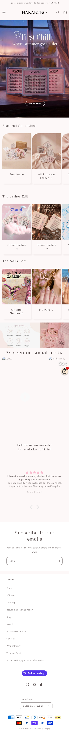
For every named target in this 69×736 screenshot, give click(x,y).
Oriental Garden (16, 311)
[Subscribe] (58, 561)
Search (9, 624)
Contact (10, 638)
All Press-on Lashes (46, 176)
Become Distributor (16, 631)
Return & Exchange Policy (19, 609)
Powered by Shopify (42, 729)
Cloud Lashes (16, 245)
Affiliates (11, 595)
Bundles (14, 174)
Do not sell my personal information (25, 660)
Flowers (44, 309)
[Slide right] (63, 159)
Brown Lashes (46, 245)
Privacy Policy (13, 645)
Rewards (10, 588)
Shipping (11, 602)
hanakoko (29, 729)
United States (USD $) (33, 706)
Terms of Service (14, 653)
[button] (4, 12)
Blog (8, 617)
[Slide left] (5, 159)
